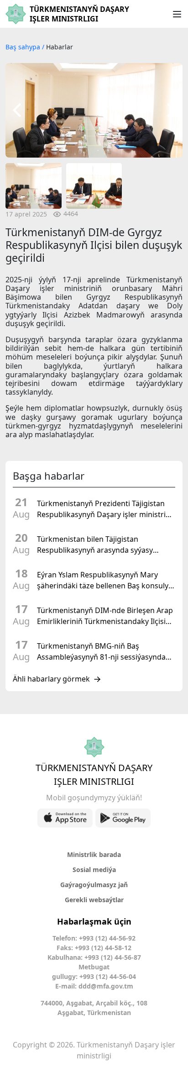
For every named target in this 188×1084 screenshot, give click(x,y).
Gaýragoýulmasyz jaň (94, 884)
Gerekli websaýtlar (94, 899)
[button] (16, 110)
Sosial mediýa (94, 869)
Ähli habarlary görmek (51, 679)
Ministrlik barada (94, 854)
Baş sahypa (23, 46)
